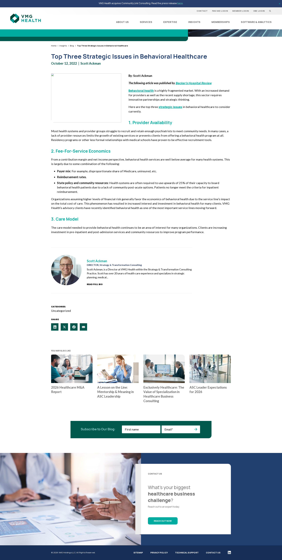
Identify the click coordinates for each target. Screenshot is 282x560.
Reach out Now (163, 520)
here (180, 3)
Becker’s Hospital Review (194, 83)
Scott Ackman (90, 63)
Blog (72, 45)
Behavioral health (141, 91)
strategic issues (170, 107)
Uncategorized (61, 310)
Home (53, 45)
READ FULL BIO (95, 284)
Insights (63, 45)
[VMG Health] (25, 18)
